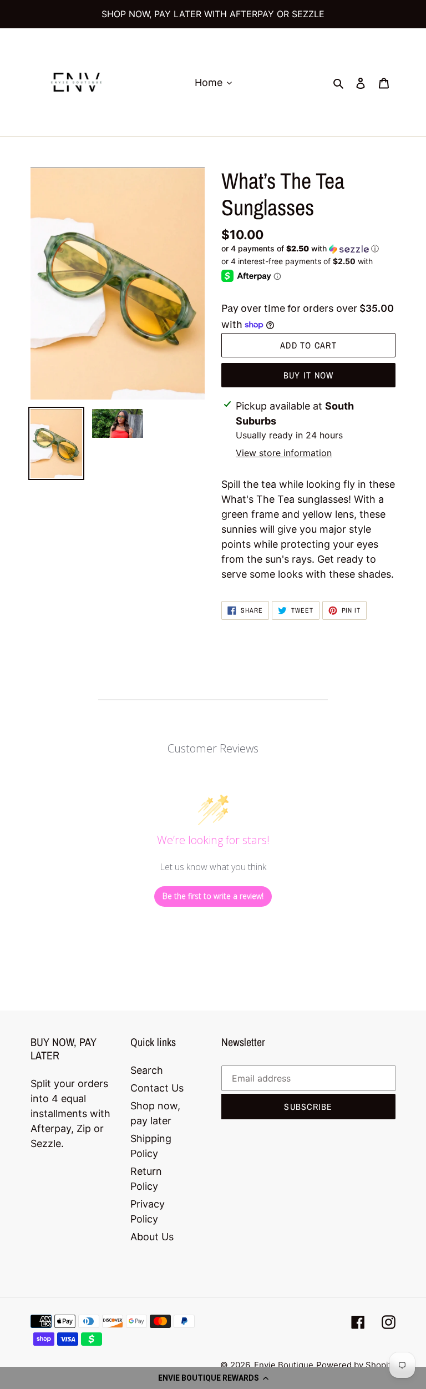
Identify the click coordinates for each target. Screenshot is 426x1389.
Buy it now (308, 375)
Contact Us (157, 1088)
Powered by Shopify (355, 1365)
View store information (284, 452)
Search (146, 1070)
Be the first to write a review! (213, 896)
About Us (152, 1236)
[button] (213, 1378)
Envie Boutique (283, 1365)
